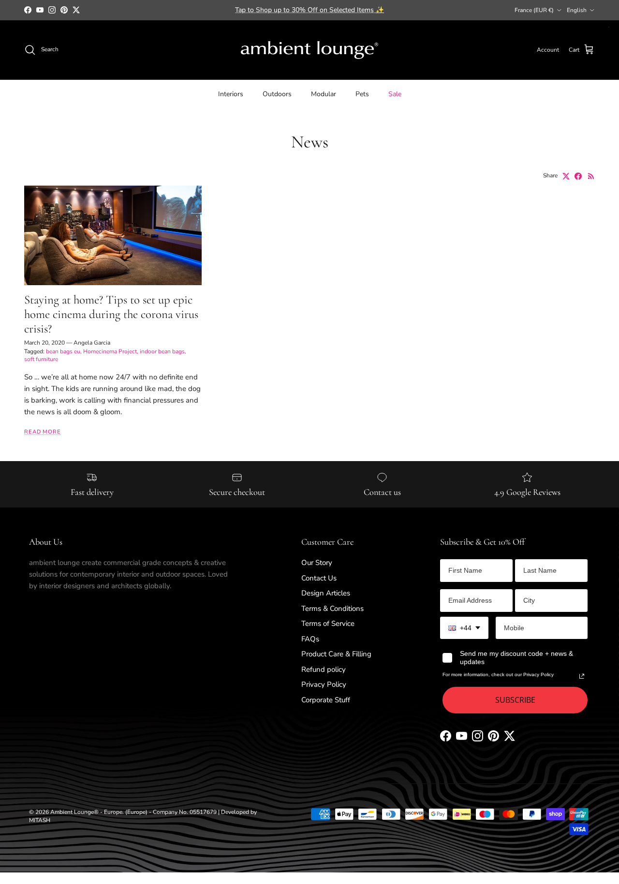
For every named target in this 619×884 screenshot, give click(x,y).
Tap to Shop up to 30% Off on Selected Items (309, 9)
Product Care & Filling (336, 654)
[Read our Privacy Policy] (582, 676)
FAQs (310, 639)
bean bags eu (63, 351)
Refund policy (323, 669)
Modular (323, 93)
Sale (394, 93)
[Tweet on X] (566, 176)
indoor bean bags (162, 351)
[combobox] (464, 628)
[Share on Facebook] (578, 176)
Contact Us (319, 578)
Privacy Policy (323, 684)
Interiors (230, 93)
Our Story (316, 562)
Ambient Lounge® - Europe (86, 812)
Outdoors (277, 93)
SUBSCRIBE (515, 700)
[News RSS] (591, 176)
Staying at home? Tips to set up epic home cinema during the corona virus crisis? (111, 314)
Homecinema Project (110, 351)
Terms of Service (327, 623)
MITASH (39, 820)
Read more (42, 431)
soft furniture (41, 359)
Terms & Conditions (332, 608)
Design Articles (325, 593)
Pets (362, 93)
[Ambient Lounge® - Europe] (309, 50)
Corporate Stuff (325, 700)
